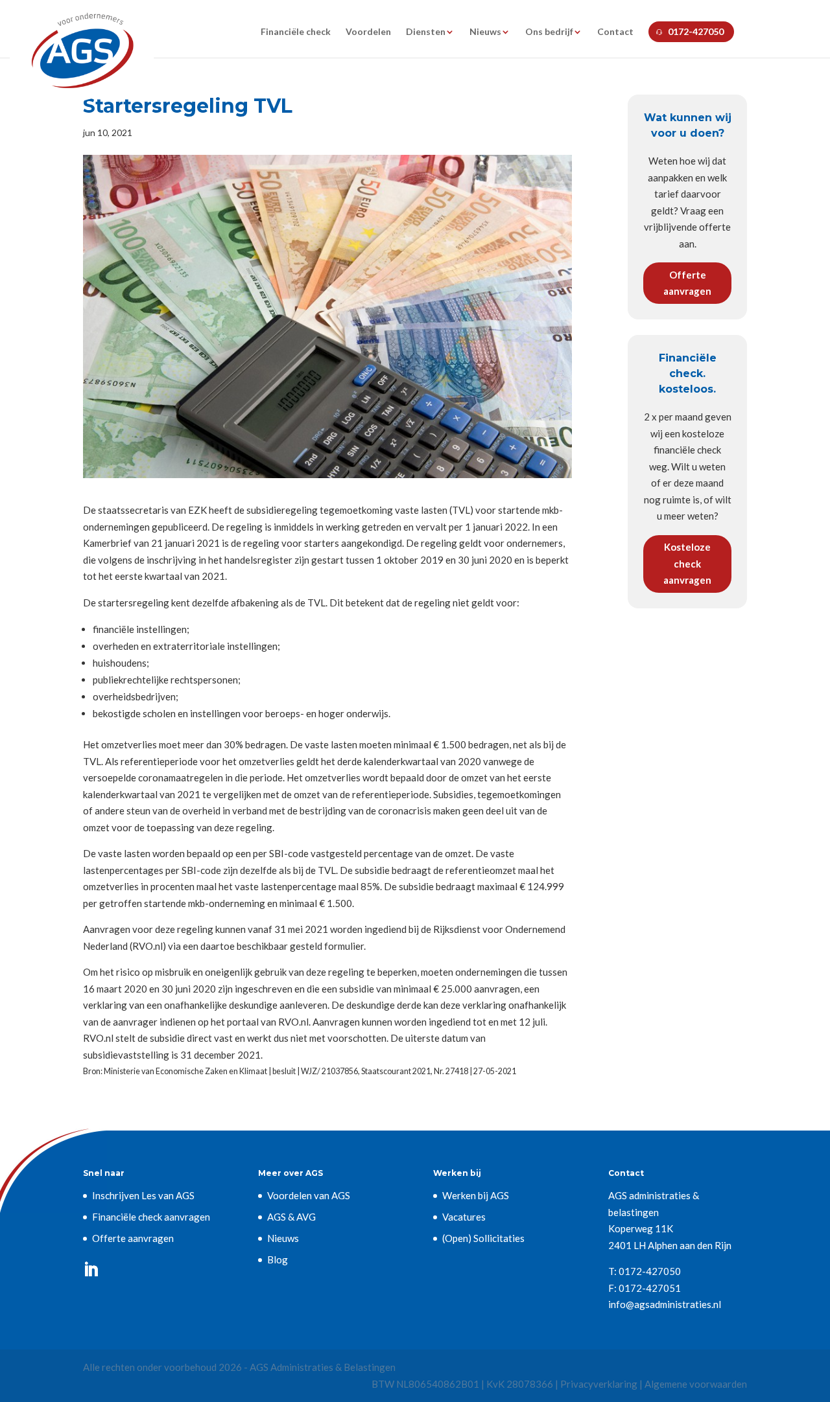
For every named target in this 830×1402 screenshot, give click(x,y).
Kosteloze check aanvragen (687, 563)
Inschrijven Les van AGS (143, 1195)
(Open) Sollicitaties (483, 1238)
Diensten (425, 32)
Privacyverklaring (598, 1384)
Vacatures (464, 1217)
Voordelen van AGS (308, 1195)
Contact (615, 32)
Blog (277, 1259)
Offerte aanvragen (687, 283)
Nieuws (485, 32)
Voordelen (368, 32)
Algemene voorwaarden (696, 1384)
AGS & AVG (291, 1217)
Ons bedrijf (549, 32)
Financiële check (296, 32)
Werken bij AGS (475, 1195)
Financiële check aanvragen (151, 1217)
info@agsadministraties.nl (664, 1304)
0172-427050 (696, 31)
